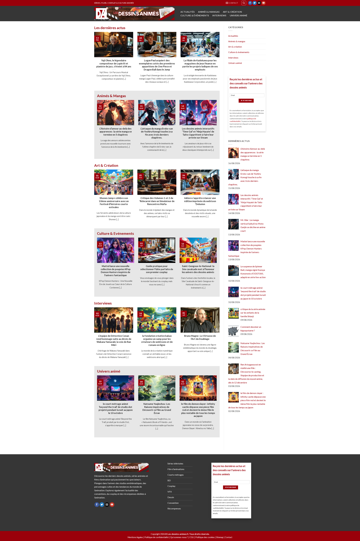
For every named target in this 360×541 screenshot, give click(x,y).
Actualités (187, 12)
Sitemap (219, 537)
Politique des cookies (205, 537)
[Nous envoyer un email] (259, 3)
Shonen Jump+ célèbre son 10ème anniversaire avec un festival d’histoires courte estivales (114, 203)
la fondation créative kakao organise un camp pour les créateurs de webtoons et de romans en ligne (157, 340)
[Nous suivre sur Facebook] (250, 3)
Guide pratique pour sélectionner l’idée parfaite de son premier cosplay (156, 269)
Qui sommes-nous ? (179, 537)
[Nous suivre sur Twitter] (255, 3)
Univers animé (238, 15)
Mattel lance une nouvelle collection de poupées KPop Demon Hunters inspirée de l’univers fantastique (115, 271)
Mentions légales (135, 537)
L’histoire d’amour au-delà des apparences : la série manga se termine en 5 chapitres (115, 131)
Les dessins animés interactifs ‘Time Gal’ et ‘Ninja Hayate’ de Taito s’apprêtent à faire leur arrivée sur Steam (198, 133)
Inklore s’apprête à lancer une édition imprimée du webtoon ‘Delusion (200, 201)
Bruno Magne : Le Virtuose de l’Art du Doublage (200, 337)
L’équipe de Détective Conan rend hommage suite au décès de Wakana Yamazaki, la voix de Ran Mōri (113, 340)
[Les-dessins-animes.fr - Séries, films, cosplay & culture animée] (134, 13)
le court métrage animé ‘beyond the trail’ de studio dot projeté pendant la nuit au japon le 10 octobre (116, 408)
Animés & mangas (209, 12)
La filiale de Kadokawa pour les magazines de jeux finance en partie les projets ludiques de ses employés (200, 65)
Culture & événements (194, 15)
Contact (228, 537)
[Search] (243, 3)
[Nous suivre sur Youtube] (264, 3)
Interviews (219, 15)
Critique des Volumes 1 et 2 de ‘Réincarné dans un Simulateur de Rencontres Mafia (157, 201)
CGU (191, 537)
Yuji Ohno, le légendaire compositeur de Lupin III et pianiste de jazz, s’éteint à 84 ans (113, 63)
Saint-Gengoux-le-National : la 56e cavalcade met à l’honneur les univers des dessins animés (198, 269)
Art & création (232, 12)
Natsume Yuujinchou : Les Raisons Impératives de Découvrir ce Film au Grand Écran (156, 408)
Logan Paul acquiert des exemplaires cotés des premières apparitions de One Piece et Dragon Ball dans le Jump (157, 65)
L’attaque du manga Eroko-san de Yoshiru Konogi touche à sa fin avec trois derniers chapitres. (157, 133)
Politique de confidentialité (156, 537)
